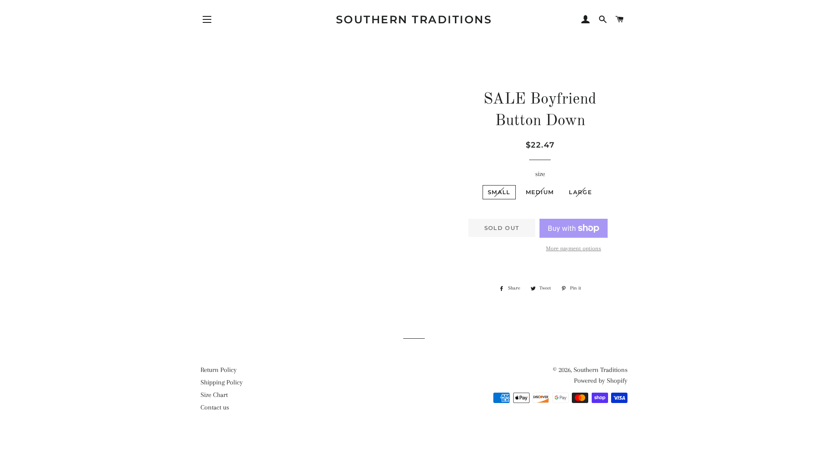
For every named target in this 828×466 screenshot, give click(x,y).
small (499, 192)
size (540, 174)
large (580, 192)
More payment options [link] (573, 248)
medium (540, 192)
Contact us (215, 407)
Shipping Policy (222, 382)
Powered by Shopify (600, 380)
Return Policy (219, 370)
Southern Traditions (414, 19)
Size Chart (214, 395)
